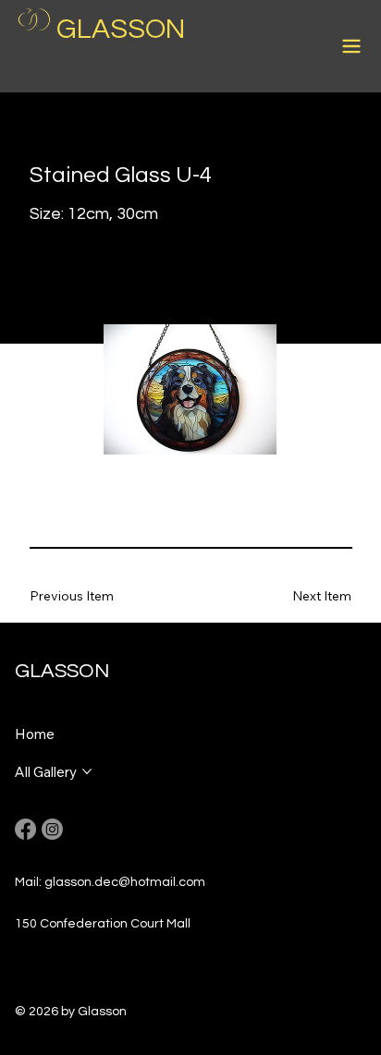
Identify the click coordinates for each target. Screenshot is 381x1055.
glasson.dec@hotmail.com (124, 882)
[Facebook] (25, 829)
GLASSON (120, 29)
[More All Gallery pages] (87, 771)
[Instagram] (52, 829)
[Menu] (352, 46)
